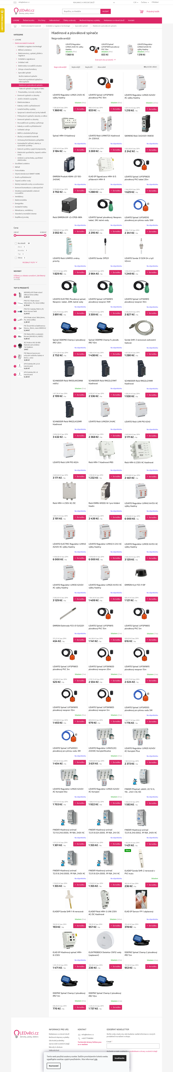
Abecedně (102, 67)
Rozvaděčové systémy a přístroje (31, 123)
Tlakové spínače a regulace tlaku (31, 88)
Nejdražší (88, 67)
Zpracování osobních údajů (59, 1044)
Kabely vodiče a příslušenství (29, 106)
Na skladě (24, 243)
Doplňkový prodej (22, 217)
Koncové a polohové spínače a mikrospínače (30, 80)
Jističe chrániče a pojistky (27, 99)
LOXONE (18, 40)
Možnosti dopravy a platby (59, 1037)
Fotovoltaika (20, 170)
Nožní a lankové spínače (28, 76)
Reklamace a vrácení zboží (83, 2)
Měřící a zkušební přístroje (28, 133)
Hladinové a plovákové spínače (31, 85)
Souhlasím (119, 1058)
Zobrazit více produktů (104, 60)
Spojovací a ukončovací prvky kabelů (32, 112)
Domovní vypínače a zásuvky (28, 95)
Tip (20, 254)
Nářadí (17, 167)
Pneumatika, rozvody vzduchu (29, 92)
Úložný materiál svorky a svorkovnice (29, 184)
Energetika (19, 203)
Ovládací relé (23, 62)
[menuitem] (16, 20)
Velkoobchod (54, 1050)
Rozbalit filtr (29, 262)
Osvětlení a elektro (22, 163)
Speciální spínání (24, 73)
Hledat (105, 11)
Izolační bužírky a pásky (27, 109)
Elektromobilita (21, 200)
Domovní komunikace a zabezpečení (29, 187)
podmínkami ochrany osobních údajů (143, 1051)
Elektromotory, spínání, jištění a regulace (30, 54)
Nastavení (53, 1065)
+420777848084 (87, 1038)
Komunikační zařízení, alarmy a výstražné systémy (29, 144)
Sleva (21, 258)
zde (95, 1059)
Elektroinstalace (24, 102)
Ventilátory (19, 196)
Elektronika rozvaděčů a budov (30, 66)
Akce (21, 247)
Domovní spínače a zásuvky (28, 119)
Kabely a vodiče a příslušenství (29, 126)
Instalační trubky (21, 207)
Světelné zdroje (24, 129)
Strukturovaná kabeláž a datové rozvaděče (27, 192)
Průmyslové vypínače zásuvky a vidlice (32, 116)
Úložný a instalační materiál (28, 136)
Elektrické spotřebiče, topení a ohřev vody (32, 153)
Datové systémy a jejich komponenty (32, 149)
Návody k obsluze (55, 1047)
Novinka (22, 250)
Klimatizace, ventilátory (24, 210)
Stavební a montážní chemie (25, 214)
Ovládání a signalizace (26, 59)
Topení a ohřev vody (23, 180)
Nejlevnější (76, 67)
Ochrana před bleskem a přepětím (31, 140)
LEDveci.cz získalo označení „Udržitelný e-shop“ (29, 277)
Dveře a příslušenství (23, 177)
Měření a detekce (25, 50)
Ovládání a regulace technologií (30, 46)
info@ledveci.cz (88, 1034)
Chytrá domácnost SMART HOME (27, 174)
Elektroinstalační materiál (24, 43)
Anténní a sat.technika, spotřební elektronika (30, 159)
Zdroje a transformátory (27, 69)
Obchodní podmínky (56, 1040)
